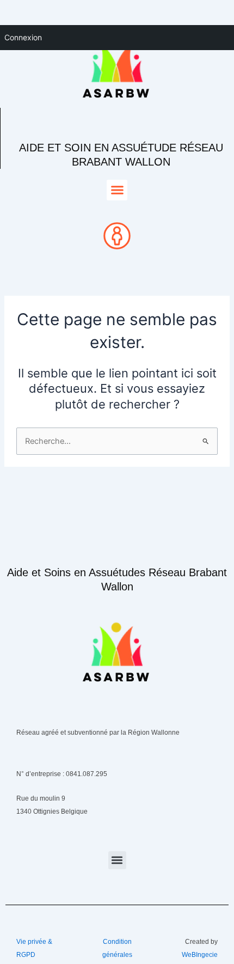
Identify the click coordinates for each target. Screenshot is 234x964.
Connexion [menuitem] (23, 37)
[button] (117, 190)
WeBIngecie (200, 955)
